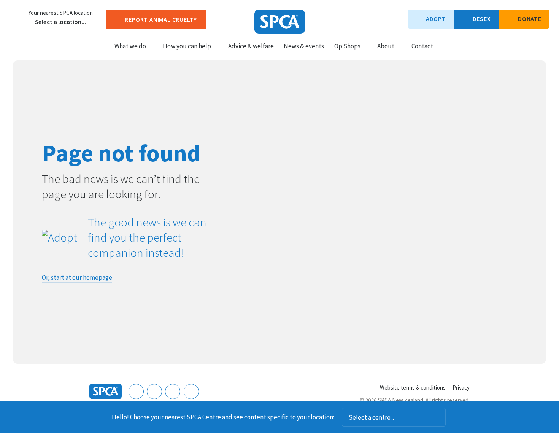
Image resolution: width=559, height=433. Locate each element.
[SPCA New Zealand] (279, 22)
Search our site (445, 45)
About (385, 46)
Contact (422, 46)
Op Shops (347, 46)
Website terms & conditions (413, 387)
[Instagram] (154, 391)
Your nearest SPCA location (61, 13)
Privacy (461, 387)
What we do (130, 46)
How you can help (187, 46)
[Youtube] (172, 391)
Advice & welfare (251, 46)
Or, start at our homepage (77, 277)
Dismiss (456, 417)
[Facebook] (136, 391)
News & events (304, 46)
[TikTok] (191, 391)
